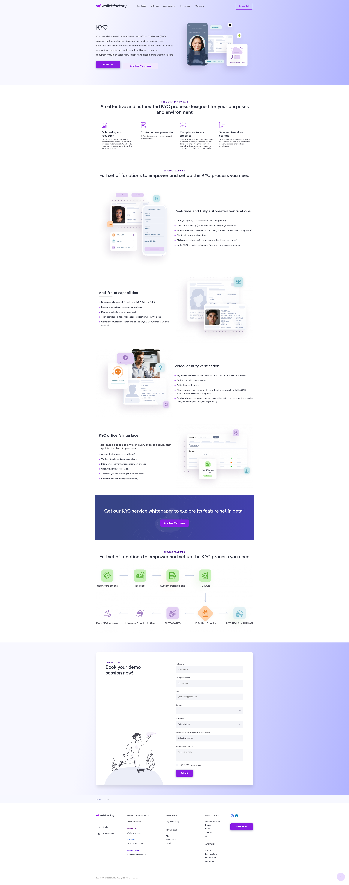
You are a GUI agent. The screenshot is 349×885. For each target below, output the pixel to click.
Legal (168, 843)
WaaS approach (134, 822)
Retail (207, 829)
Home (98, 799)
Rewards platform (135, 844)
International (108, 834)
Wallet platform (134, 833)
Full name (180, 664)
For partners (210, 858)
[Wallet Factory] (105, 815)
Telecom (209, 832)
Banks (208, 825)
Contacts (209, 861)
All (206, 836)
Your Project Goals (184, 747)
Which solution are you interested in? (193, 733)
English (106, 827)
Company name (183, 678)
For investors (211, 854)
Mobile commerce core (137, 855)
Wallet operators (212, 822)
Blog (168, 836)
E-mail (178, 691)
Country (179, 705)
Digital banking (172, 822)
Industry (179, 719)
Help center (171, 840)
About (208, 851)
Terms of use (195, 765)
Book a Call (241, 827)
